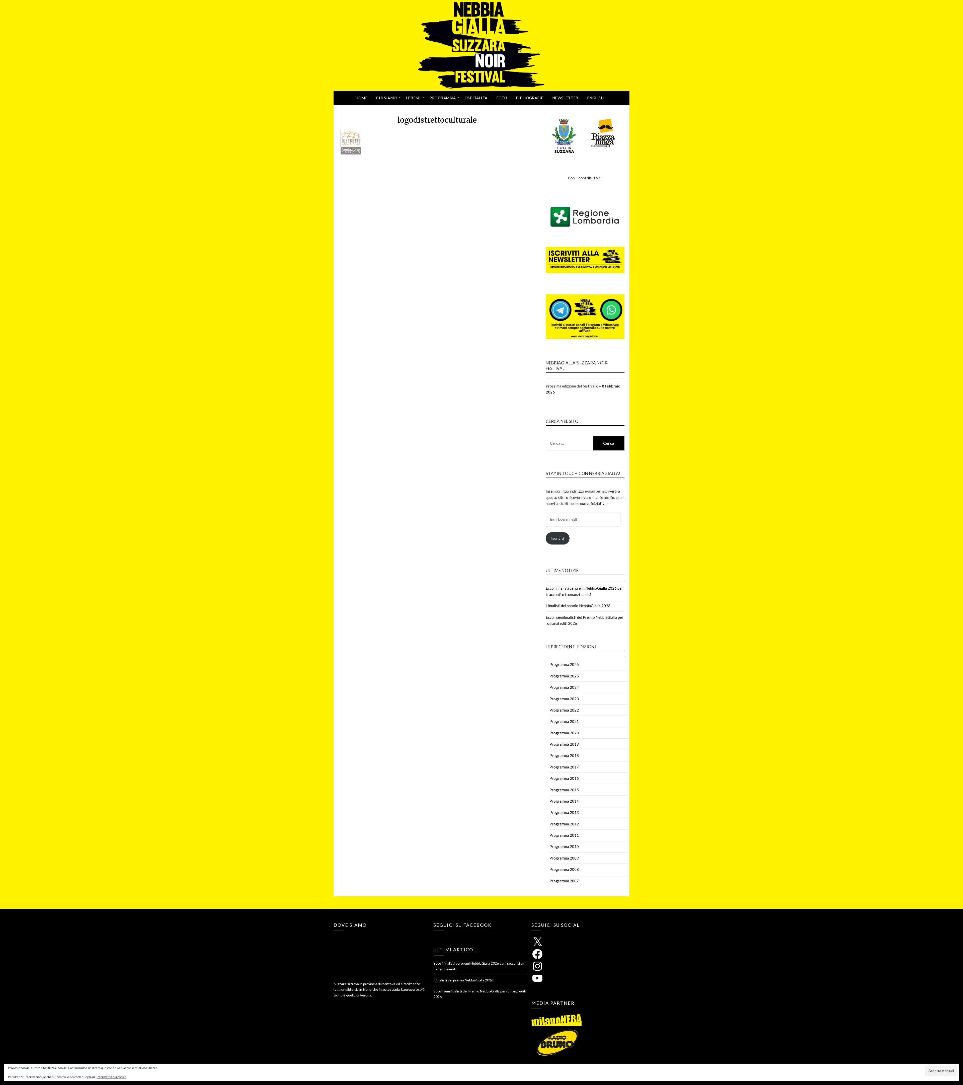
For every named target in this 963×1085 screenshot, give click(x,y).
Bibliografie (529, 98)
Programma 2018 (564, 755)
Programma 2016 (564, 778)
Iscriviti (557, 538)
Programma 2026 (564, 664)
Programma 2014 (564, 801)
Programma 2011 (564, 835)
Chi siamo (386, 98)
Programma (442, 98)
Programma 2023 (564, 698)
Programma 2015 (564, 790)
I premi (413, 98)
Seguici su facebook (463, 925)
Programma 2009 (564, 858)
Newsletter (565, 98)
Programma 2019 (564, 744)
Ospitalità (476, 98)
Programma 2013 (564, 812)
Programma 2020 (564, 733)
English (595, 98)
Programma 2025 (564, 676)
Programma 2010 (564, 846)
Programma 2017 (564, 767)
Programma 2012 (564, 824)
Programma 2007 (564, 881)
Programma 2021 (564, 721)
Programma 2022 (564, 710)
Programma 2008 (564, 869)
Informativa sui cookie (111, 1077)
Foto (501, 98)
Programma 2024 (564, 687)
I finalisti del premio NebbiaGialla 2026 (578, 605)
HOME (361, 98)
